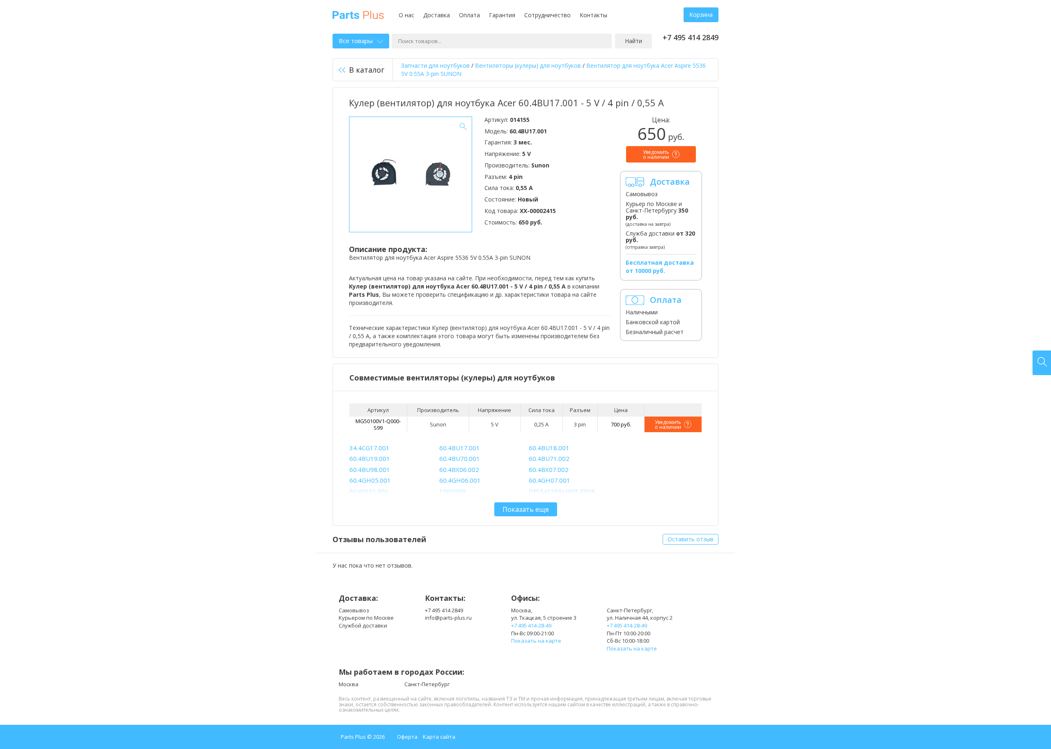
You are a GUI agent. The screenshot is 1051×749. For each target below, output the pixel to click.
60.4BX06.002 (459, 469)
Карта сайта (439, 736)
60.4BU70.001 (459, 458)
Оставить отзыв (691, 539)
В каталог (366, 70)
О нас (406, 15)
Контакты (593, 15)
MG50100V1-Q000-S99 (378, 424)
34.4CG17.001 (369, 448)
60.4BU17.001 (459, 448)
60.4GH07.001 (549, 480)
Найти (633, 41)
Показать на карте (536, 640)
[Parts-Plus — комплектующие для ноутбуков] (358, 14)
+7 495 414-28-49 (531, 625)
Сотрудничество (547, 15)
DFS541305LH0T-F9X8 (562, 491)
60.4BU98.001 (369, 469)
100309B (452, 491)
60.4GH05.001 (370, 480)
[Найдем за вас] (1042, 362)
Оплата (469, 15)
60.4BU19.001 (369, 458)
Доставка (436, 15)
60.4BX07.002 (549, 469)
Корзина (701, 14)
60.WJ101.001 (369, 491)
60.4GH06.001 (460, 480)
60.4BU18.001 (549, 448)
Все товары (356, 41)
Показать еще (526, 509)
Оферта (407, 736)
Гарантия (502, 15)
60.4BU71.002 (549, 458)
